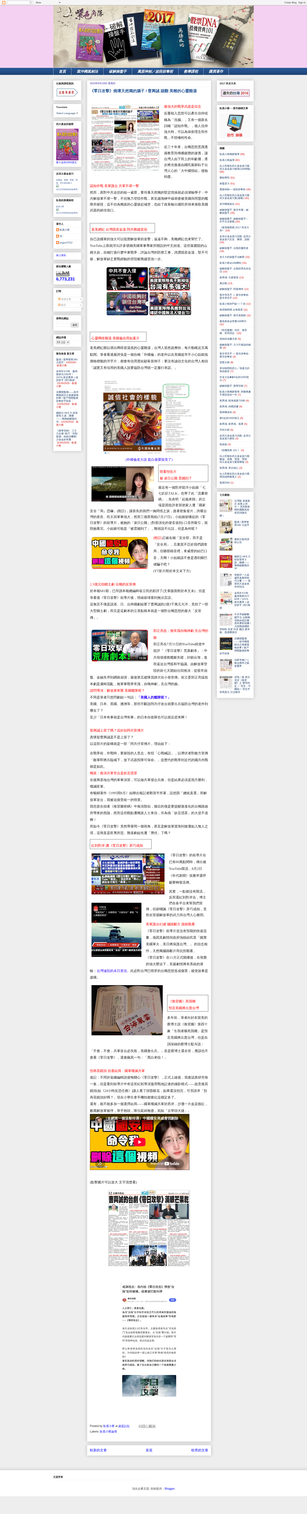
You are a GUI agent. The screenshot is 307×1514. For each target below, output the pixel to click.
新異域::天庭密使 (229, 277)
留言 (63, 305)
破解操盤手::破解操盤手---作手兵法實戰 (234, 220)
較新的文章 (98, 1450)
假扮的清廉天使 (228, 338)
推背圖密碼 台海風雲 (231, 309)
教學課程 (191, 71)
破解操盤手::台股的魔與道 (234, 248)
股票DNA (225, 482)
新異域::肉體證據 (229, 406)
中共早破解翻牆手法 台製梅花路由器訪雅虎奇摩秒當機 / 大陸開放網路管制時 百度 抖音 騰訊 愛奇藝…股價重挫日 (235, 623)
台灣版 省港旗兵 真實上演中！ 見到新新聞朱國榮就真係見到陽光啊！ (235, 508)
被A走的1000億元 (229, 418)
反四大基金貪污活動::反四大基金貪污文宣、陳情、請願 (235, 238)
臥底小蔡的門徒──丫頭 (233, 303)
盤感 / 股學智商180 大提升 (241, 523)
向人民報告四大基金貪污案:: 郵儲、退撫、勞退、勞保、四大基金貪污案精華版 (235, 459)
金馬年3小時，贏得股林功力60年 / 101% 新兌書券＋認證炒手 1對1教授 (67, 376)
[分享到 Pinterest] (154, 1426)
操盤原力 (225, 183)
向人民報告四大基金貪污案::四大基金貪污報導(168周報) (235, 167)
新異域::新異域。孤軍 (231, 423)
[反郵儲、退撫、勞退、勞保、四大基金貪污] (57, 186)
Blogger (169, 1488)
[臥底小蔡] (57, 209)
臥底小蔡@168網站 (230, 262)
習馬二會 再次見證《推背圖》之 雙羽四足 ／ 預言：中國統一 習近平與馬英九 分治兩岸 (235, 684)
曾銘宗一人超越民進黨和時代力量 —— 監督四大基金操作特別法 (242, 580)
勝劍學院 (225, 177)
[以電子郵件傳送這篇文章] (140, 1426)
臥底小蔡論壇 (108, 1431)
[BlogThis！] (144, 1426)
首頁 (62, 71)
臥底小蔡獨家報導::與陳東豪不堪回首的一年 (235, 393)
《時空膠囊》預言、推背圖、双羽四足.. (233, 332)
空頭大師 (225, 429)
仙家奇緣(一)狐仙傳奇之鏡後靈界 (241, 662)
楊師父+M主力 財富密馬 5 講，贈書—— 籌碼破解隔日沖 (67, 417)
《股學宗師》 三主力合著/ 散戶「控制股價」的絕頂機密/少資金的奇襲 (66, 435)
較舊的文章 (199, 1450)
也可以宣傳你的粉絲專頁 (67, 189)
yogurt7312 (66, 242)
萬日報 (223, 283)
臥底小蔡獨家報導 (229, 154)
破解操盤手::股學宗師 (231, 385)
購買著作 (216, 71)
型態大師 (225, 362)
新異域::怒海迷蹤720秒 (232, 400)
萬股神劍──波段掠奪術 (233, 189)
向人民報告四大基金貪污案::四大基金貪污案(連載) (235, 197)
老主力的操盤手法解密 (232, 257)
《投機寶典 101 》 (230, 450)
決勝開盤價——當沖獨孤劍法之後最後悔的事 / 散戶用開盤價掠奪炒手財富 (67, 396)
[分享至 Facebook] (150, 1426)
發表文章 (65, 299)
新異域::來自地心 (229, 467)
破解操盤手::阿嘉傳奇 (231, 289)
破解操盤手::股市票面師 (233, 315)
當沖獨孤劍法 (87, 71)
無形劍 (223, 444)
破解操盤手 (118, 71)
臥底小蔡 (60, 206)
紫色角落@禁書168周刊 (233, 321)
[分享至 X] (147, 1426)
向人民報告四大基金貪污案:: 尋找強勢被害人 (235, 475)
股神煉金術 (226, 412)
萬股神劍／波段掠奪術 (155, 71)
